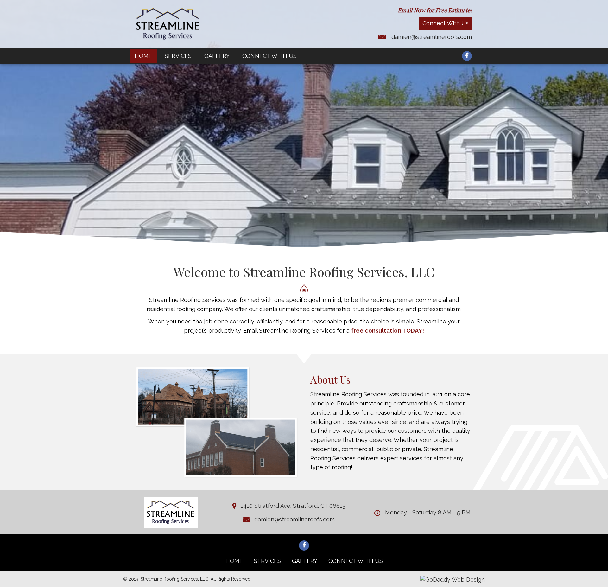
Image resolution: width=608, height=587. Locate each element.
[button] (445, 23)
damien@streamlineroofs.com (431, 37)
